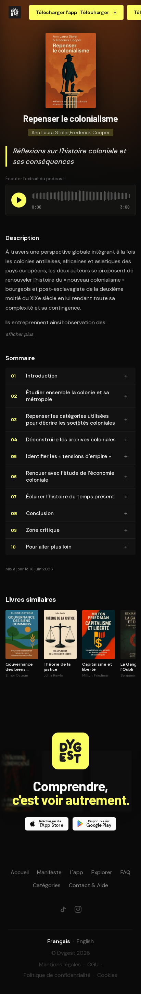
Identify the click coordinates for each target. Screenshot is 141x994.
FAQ (125, 872)
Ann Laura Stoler (50, 132)
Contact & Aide (88, 885)
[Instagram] (78, 909)
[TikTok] (63, 909)
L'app (76, 872)
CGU (93, 964)
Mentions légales (60, 964)
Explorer (101, 872)
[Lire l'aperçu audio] (18, 200)
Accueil (20, 872)
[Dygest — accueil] (15, 12)
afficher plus (19, 334)
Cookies (107, 975)
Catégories (47, 885)
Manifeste (49, 872)
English (85, 941)
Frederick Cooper (90, 132)
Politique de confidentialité (57, 975)
